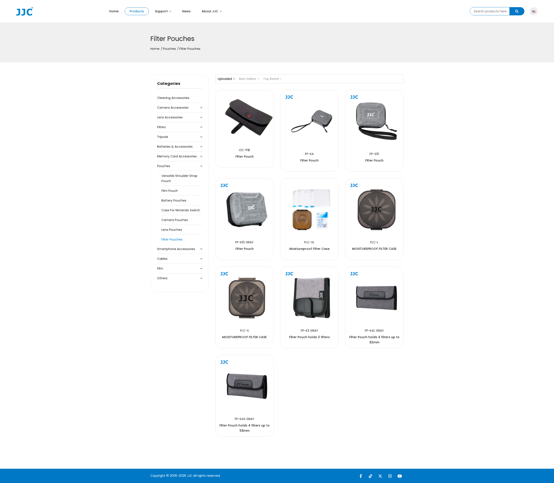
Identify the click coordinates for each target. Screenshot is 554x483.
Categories (168, 83)
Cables (162, 259)
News (186, 11)
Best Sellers (247, 79)
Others (162, 278)
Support (162, 11)
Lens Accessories (170, 117)
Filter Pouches (171, 239)
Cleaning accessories (173, 98)
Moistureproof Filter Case (309, 249)
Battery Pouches (173, 200)
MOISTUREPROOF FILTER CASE (374, 249)
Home (114, 11)
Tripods (162, 137)
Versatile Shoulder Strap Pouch (179, 178)
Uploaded (225, 79)
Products (137, 11)
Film (160, 268)
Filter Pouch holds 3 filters (309, 337)
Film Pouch (169, 191)
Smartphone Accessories (176, 249)
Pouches (169, 49)
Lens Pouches (171, 230)
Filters (161, 127)
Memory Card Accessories (177, 156)
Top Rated (271, 79)
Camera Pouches (174, 220)
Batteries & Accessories (175, 146)
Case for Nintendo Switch (180, 210)
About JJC (210, 11)
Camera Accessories (172, 107)
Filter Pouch (244, 156)
